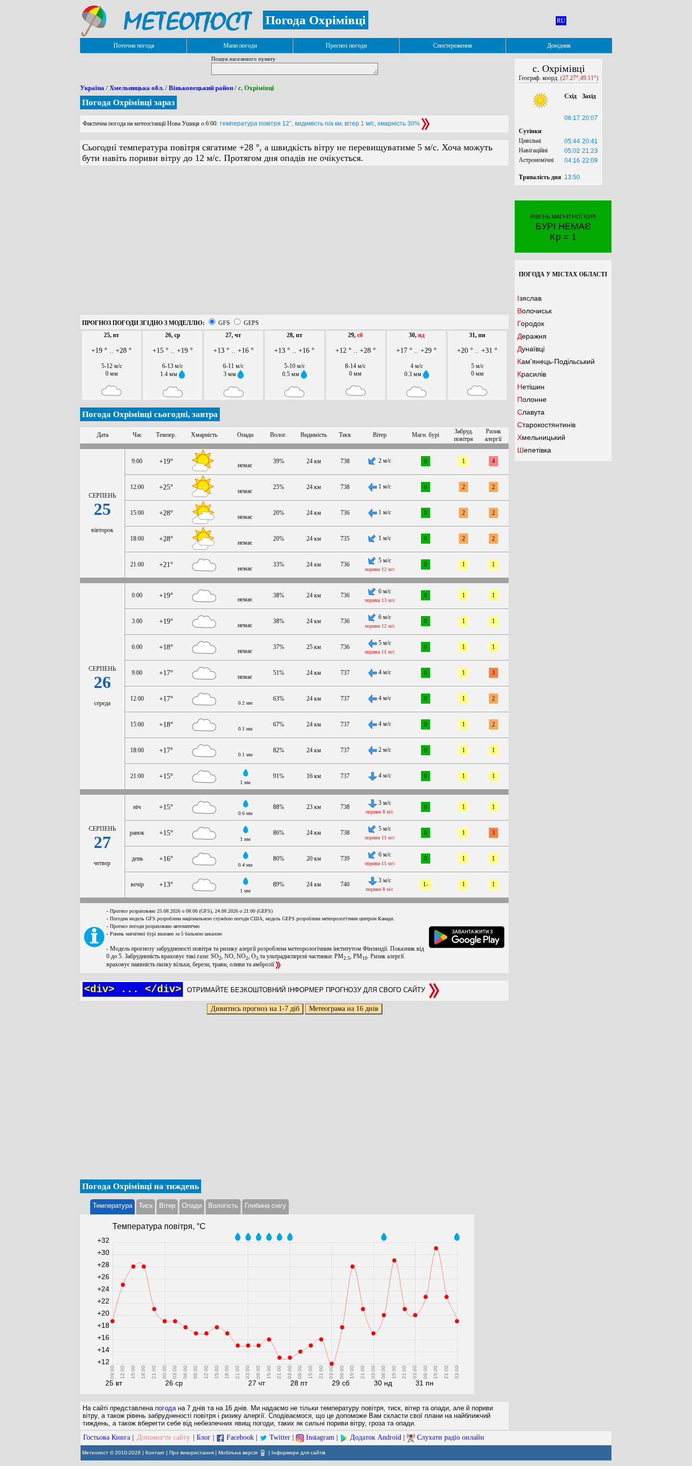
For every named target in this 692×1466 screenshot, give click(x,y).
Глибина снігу (265, 1205)
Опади (192, 1205)
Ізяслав (529, 298)
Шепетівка (534, 450)
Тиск (145, 1205)
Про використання (191, 1452)
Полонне (532, 399)
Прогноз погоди (346, 45)
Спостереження (452, 45)
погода (165, 1408)
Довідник (559, 45)
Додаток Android (375, 1437)
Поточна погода (133, 45)
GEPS (251, 323)
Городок (530, 323)
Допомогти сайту (163, 1437)
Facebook (240, 1437)
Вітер (167, 1205)
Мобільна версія (237, 1452)
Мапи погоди (240, 45)
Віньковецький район (201, 88)
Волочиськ (534, 311)
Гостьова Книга (106, 1437)
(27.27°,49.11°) (579, 78)
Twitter (280, 1437)
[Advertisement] (294, 244)
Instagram (320, 1437)
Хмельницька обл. (136, 88)
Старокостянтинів (546, 425)
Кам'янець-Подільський (556, 361)
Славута (531, 412)
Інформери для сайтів (298, 1452)
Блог (204, 1437)
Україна (92, 88)
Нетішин (531, 387)
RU (561, 20)
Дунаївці (531, 349)
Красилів (531, 374)
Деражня (532, 336)
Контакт (155, 1452)
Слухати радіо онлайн (450, 1437)
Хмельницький (541, 437)
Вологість (223, 1205)
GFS (224, 323)
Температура (112, 1205)
